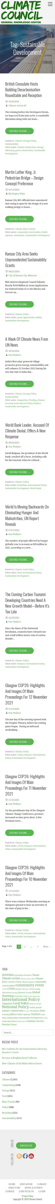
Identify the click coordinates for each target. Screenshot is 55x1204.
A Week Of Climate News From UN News (26, 342)
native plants (35, 1007)
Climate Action (11, 978)
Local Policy (21, 1003)
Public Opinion (23, 1014)
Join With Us (26, 1145)
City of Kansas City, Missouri (22, 275)
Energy (26, 141)
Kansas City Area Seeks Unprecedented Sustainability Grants (25, 259)
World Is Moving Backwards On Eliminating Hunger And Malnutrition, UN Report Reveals (27, 515)
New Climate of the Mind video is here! (22, 1063)
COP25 (4, 989)
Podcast (5, 1014)
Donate (10, 1191)
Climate (18, 141)
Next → (47, 946)
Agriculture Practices (22, 975)
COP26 (20, 755)
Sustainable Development (38, 235)
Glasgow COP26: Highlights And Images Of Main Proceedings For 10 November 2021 (26, 876)
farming (14, 993)
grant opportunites (26, 317)
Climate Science (28, 982)
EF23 (32, 989)
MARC (39, 317)
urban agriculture (9, 1021)
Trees (46, 1018)
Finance (21, 664)
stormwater (19, 235)
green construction (24, 150)
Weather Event (9, 1024)
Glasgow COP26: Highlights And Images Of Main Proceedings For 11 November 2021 (26, 785)
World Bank (35, 488)
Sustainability (11, 144)
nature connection (12, 1010)
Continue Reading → (19, 131)
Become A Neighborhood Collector (19, 1058)
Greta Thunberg (34, 996)
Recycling (7, 1113)
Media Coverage (35, 1004)
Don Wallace (14, 355)
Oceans (26, 1011)
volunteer (31, 1021)
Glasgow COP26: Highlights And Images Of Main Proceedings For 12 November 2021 (26, 694)
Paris (42, 1010)
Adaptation (22, 400)
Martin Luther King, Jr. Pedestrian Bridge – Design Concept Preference (24, 178)
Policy (33, 141)
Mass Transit (29, 229)
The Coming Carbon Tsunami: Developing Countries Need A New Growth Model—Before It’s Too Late (27, 603)
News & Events (34, 1188)
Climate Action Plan (26, 147)
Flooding (33, 400)
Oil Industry (34, 1011)
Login (41, 1191)
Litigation (7, 1003)
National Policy (15, 1007)
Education (25, 989)
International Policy (23, 403)
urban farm (21, 1021)
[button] (51, 4)
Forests (28, 993)
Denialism (22, 485)
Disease (18, 989)
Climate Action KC (17, 105)
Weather (40, 1021)
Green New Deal (20, 996)
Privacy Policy (27, 1196)
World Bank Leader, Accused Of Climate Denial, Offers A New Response (27, 430)
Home (12, 1184)
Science (36, 1014)
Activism (8, 974)
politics (12, 1014)
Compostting (8, 1085)
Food (25, 569)
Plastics (37, 403)
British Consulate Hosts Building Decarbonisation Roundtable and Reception (23, 89)
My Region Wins (16, 193)
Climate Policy (14, 982)
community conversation (29, 232)
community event (29, 985)
